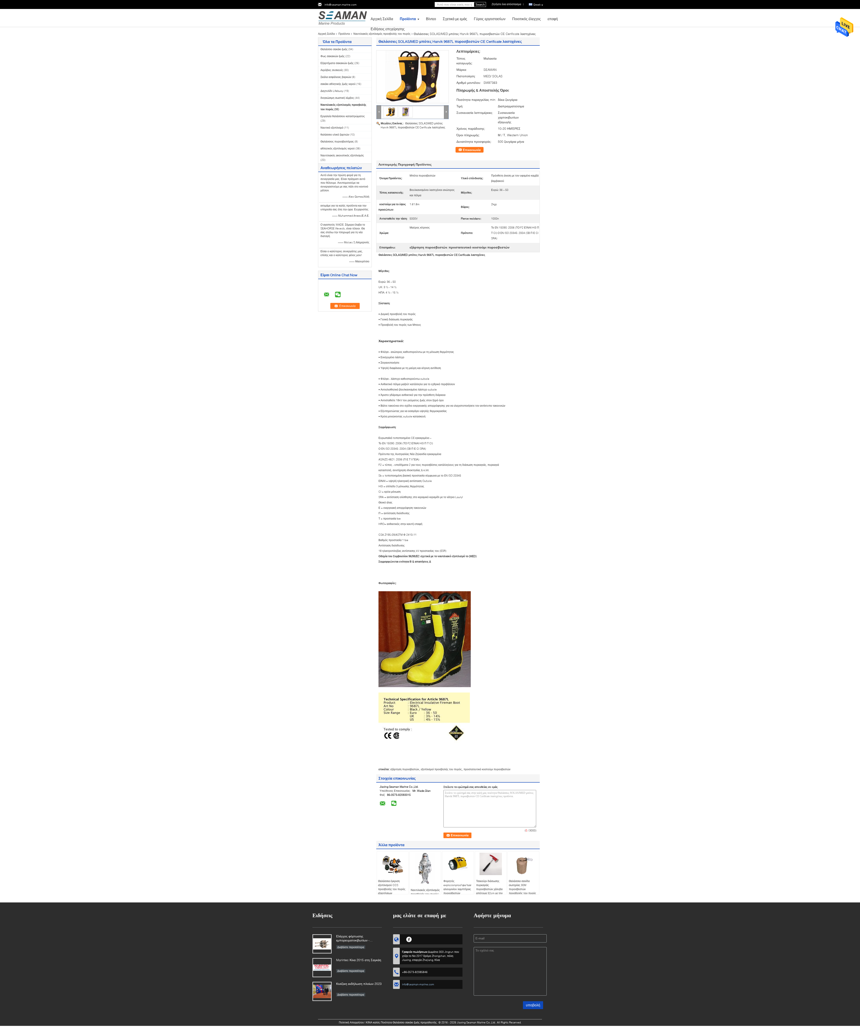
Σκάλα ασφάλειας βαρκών (335, 77)
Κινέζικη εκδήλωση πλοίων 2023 (359, 984)
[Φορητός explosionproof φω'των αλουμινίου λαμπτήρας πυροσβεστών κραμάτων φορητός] (458, 864)
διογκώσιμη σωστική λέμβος (337, 97)
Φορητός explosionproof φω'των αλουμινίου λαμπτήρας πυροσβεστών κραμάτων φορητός (457, 889)
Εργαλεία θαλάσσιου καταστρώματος (342, 116)
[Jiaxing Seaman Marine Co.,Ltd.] (342, 17)
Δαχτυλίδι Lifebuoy (331, 91)
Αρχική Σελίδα (382, 19)
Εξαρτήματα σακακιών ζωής (337, 63)
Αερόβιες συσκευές (331, 70)
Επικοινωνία (472, 150)
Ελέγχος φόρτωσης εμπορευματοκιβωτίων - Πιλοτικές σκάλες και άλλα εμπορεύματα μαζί (354, 938)
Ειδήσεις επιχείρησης (388, 29)
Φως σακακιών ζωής (332, 56)
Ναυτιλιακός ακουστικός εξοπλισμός (342, 155)
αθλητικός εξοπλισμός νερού (337, 148)
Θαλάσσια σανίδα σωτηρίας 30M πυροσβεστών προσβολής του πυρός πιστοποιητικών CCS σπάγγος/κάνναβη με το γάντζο (523, 893)
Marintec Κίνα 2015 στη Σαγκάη (358, 960)
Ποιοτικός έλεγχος (526, 19)
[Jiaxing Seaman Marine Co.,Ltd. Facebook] (409, 938)
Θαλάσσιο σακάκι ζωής (334, 49)
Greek (537, 4)
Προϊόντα (408, 19)
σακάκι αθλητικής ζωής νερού (338, 84)
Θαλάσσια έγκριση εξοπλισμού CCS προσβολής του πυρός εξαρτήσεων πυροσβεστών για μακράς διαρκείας (391, 891)
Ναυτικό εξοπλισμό (331, 127)
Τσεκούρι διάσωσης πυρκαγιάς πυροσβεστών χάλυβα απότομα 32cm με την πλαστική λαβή (489, 889)
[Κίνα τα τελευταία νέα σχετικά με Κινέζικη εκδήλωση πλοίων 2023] (322, 991)
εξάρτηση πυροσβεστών (404, 769)
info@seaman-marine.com (341, 4)
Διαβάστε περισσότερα (350, 947)
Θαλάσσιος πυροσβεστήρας (337, 141)
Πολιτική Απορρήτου (351, 1022)
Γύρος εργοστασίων (489, 19)
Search (480, 4)
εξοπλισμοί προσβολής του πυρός (441, 769)
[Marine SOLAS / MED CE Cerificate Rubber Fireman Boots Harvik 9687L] (412, 76)
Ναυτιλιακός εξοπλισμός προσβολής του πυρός (382, 33)
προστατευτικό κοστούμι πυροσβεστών (487, 769)
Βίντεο (431, 19)
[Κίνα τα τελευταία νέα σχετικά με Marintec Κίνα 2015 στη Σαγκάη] (322, 968)
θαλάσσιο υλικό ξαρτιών (334, 134)
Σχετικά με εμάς (455, 19)
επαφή (553, 19)
